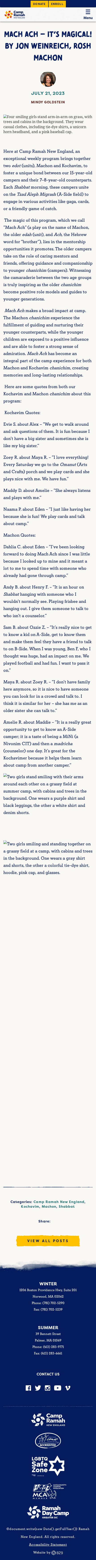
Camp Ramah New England (58, 1201)
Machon (49, 1206)
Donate (39, 4)
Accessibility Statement (48, 1545)
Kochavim (30, 1206)
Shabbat (67, 1206)
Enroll (57, 4)
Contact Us (48, 1374)
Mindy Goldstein (48, 102)
